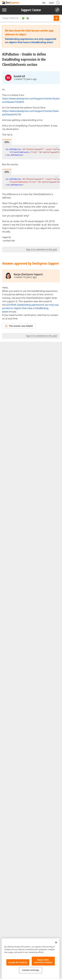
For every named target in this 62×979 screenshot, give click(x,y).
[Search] (57, 9)
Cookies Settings (30, 970)
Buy (43, 2)
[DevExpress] (11, 3)
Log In (51, 2)
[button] (56, 147)
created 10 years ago (25, 79)
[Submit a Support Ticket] (56, 18)
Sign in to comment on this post (41, 249)
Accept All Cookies (17, 962)
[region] (30, 958)
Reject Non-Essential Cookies (43, 961)
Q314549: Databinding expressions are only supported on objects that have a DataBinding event (30, 308)
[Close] (56, 942)
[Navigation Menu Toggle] (4, 10)
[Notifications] (58, 2)
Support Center (31, 10)
